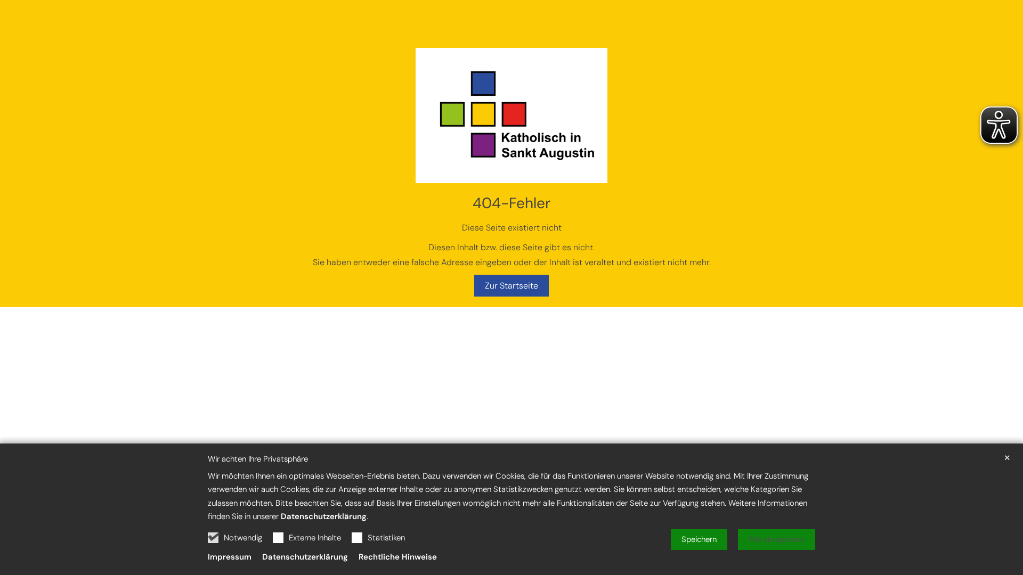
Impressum (229, 557)
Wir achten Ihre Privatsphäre (258, 459)
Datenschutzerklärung (324, 516)
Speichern (699, 539)
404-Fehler (511, 203)
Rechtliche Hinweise (398, 557)
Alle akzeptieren (777, 539)
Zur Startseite (511, 285)
